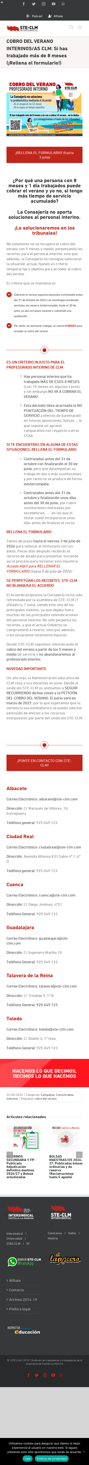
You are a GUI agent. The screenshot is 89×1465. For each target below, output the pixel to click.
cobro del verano (46, 1098)
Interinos (12, 1098)
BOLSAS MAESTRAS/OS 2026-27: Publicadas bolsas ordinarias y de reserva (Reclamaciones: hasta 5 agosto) (65, 1138)
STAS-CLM (13, 1243)
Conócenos (55, 1233)
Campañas (48, 1094)
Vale (27, 1458)
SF (28, 1243)
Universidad (14, 1238)
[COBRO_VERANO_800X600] (44, 82)
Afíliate (15, 1280)
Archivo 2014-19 (23, 1299)
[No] (83, 1451)
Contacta (16, 1290)
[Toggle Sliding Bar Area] (4, 4)
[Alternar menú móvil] (80, 27)
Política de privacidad (52, 1458)
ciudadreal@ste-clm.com (60, 847)
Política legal (19, 1309)
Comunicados (65, 1094)
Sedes (72, 1233)
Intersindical (14, 1233)
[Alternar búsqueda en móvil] (71, 27)
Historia (53, 1238)
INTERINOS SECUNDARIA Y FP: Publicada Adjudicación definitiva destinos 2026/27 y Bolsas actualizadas (23, 1138)
